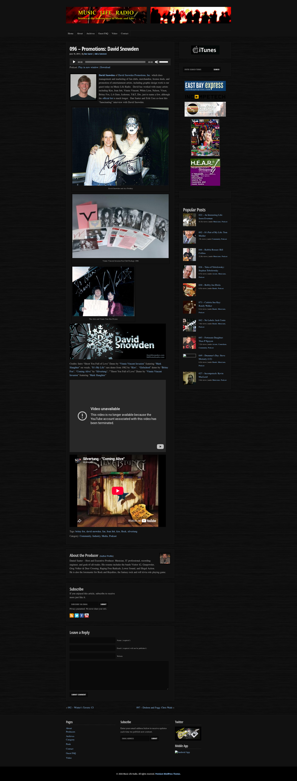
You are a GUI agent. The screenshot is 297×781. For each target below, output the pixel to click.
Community (85, 536)
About (80, 33)
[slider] (164, 61)
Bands (214, 288)
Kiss (133, 367)
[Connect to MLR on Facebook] (82, 615)
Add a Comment (101, 54)
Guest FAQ (103, 33)
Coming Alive (84, 371)
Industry (96, 536)
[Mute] (156, 62)
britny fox (80, 531)
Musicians (217, 221)
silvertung (132, 531)
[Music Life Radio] (106, 22)
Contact (124, 33)
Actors (214, 273)
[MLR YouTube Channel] (87, 615)
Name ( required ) (123, 640)
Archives (90, 33)
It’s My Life (98, 367)
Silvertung (101, 371)
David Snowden (107, 75)
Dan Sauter (88, 54)
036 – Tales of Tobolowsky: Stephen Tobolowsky (211, 268)
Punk (68, 744)
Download (105, 67)
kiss (118, 531)
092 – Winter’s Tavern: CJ (81, 707)
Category (70, 739)
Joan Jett (111, 531)
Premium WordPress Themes (167, 773)
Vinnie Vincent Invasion (132, 363)
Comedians (222, 344)
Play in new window (88, 67)
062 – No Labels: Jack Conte (212, 320)
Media (105, 536)
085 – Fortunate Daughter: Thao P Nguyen (211, 339)
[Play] (74, 62)
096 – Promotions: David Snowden (104, 48)
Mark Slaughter (97, 375)
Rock (123, 531)
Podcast (113, 536)
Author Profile (106, 556)
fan (103, 531)
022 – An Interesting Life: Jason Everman (211, 216)
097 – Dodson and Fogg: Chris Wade (154, 707)
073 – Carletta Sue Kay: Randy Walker (210, 304)
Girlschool (145, 367)
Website (120, 656)
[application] (120, 61)
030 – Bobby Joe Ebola (210, 284)
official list (108, 98)
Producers (70, 731)
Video (114, 33)
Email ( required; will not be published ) (132, 648)
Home (70, 33)
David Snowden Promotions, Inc (134, 75)
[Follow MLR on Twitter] (77, 615)
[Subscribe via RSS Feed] (72, 615)
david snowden (93, 531)
